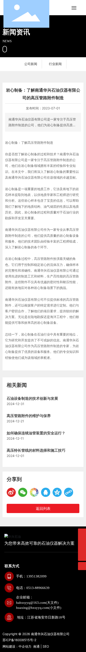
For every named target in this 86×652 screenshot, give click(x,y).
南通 (36, 646)
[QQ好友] (45, 492)
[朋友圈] (34, 492)
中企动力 (25, 646)
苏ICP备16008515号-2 (19, 640)
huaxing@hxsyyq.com (32, 608)
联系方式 (12, 566)
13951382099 (36, 576)
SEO (46, 646)
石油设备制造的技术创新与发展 (32, 398)
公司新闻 (30, 64)
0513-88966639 (38, 588)
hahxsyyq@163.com (31, 602)
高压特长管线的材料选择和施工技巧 (36, 450)
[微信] (22, 492)
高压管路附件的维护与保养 (29, 416)
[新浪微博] (11, 492)
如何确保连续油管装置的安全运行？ (36, 433)
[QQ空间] (57, 492)
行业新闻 (55, 64)
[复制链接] (68, 492)
